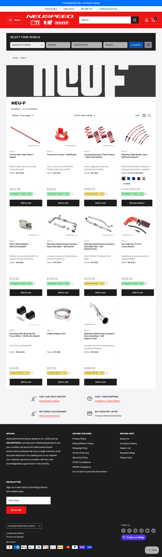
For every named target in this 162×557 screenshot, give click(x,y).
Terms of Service (80, 453)
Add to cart (26, 203)
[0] (153, 20)
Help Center (69, 9)
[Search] (135, 19)
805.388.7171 (87, 9)
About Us (124, 439)
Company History (128, 443)
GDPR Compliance (81, 467)
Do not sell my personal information (89, 471)
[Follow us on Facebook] (123, 530)
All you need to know (49, 416)
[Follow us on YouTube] (147, 530)
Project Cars (126, 457)
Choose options (136, 203)
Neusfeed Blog (127, 453)
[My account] (146, 20)
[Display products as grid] (144, 115)
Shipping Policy (79, 448)
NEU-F (24, 58)
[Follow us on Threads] (135, 530)
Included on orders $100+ (107, 401)
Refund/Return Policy (82, 443)
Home (15, 58)
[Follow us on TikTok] (153, 530)
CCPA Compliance (81, 462)
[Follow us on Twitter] (129, 530)
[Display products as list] (149, 115)
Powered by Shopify (15, 537)
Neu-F (12, 151)
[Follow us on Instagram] (141, 530)
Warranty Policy (80, 457)
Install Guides (51, 9)
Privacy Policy (79, 439)
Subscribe (16, 510)
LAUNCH (136, 45)
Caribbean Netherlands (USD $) (21, 526)
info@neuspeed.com (108, 9)
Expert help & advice (49, 401)
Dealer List (125, 448)
